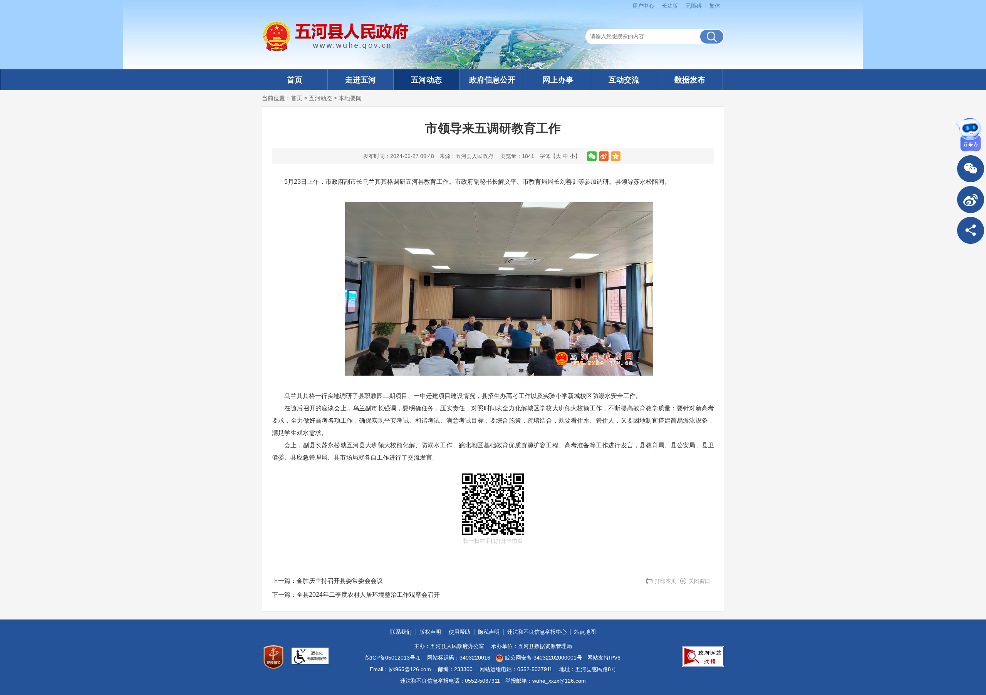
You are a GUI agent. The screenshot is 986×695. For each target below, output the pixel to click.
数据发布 (689, 80)
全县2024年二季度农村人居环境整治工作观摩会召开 (368, 594)
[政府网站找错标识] (703, 656)
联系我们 (401, 632)
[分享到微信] (592, 156)
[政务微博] (970, 199)
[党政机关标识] (273, 657)
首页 (294, 80)
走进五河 (360, 80)
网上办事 (558, 80)
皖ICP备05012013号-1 (393, 658)
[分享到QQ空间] (615, 156)
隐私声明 (489, 632)
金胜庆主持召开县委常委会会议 (340, 580)
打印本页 (665, 581)
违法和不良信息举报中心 (537, 632)
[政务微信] (970, 168)
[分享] (970, 230)
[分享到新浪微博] (604, 156)
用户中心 (643, 6)
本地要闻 (350, 98)
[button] (670, 6)
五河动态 (426, 80)
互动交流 (624, 80)
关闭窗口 (699, 581)
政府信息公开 (492, 80)
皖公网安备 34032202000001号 (543, 658)
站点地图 (585, 632)
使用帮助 (459, 632)
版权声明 (430, 632)
